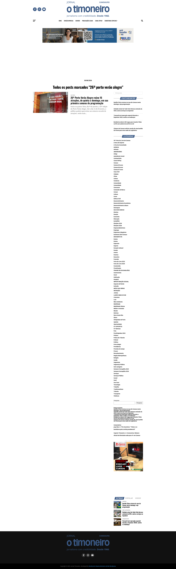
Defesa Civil (117, 199)
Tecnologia (117, 385)
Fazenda (116, 259)
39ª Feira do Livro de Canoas (122, 140)
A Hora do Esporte (119, 143)
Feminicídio (117, 266)
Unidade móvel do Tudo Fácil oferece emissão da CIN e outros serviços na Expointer (128, 412)
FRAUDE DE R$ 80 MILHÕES (122, 270)
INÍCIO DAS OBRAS (119, 288)
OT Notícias (117, 329)
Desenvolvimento (119, 201)
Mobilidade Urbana (119, 306)
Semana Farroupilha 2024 (121, 371)
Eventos (116, 255)
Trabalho (116, 387)
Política (116, 342)
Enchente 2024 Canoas (120, 234)
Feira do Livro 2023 (119, 261)
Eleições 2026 (118, 225)
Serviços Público (118, 376)
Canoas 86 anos (118, 167)
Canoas (116, 163)
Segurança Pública (119, 364)
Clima (115, 176)
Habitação (117, 277)
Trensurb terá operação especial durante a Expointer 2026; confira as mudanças (126, 415)
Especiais (116, 243)
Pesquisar (116, 400)
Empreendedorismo (119, 228)
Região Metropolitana (120, 355)
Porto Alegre (117, 344)
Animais (116, 149)
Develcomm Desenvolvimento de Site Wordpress (102, 566)
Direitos (116, 212)
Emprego (116, 230)
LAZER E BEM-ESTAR (120, 295)
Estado (116, 250)
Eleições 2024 (118, 223)
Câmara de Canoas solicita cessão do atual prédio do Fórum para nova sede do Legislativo (128, 420)
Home (60, 21)
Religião (116, 358)
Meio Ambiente (118, 302)
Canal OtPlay (117, 160)
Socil (115, 380)
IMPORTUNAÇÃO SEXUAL (121, 281)
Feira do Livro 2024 (119, 264)
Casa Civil (116, 172)
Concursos (117, 187)
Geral (115, 275)
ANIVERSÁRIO (118, 152)
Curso (115, 196)
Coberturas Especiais (111, 21)
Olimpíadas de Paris (119, 320)
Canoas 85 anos (118, 165)
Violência (116, 396)
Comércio (116, 181)
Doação (116, 214)
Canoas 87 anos (118, 169)
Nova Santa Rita (118, 315)
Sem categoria (118, 367)
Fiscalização (117, 268)
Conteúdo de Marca (119, 190)
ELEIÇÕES (117, 221)
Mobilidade (117, 304)
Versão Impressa (68, 21)
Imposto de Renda (119, 284)
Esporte (116, 246)
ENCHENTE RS (118, 237)
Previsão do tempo (119, 349)
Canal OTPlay (98, 21)
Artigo (115, 154)
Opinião (116, 322)
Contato (77, 21)
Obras (115, 317)
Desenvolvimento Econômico (122, 203)
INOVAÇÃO (117, 290)
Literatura (117, 297)
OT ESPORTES (118, 326)
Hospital (116, 279)
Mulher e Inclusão (119, 308)
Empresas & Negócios (120, 232)
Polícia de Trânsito (119, 338)
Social (115, 378)
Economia (116, 217)
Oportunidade (118, 324)
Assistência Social (119, 156)
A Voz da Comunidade (120, 145)
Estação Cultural (118, 248)
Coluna (116, 178)
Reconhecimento (119, 353)
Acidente (116, 147)
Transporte (117, 394)
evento (116, 252)
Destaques (117, 208)
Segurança (117, 362)
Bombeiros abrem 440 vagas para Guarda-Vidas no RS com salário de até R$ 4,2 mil (128, 417)
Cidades (116, 174)
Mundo (116, 311)
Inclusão (116, 286)
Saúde (115, 360)
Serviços (116, 373)
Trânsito (116, 391)
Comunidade (117, 183)
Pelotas (116, 335)
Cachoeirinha (117, 158)
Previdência (117, 346)
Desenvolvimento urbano (121, 205)
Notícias (116, 313)
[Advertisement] (88, 64)
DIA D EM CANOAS (119, 210)
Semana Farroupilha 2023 (121, 369)
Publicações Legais (87, 21)
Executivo (116, 257)
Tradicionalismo (118, 389)
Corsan (116, 192)
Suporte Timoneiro (119, 433)
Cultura (116, 194)
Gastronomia (117, 273)
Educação (116, 219)
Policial (116, 340)
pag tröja (116, 427)
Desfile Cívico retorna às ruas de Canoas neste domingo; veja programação (127, 409)
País (115, 331)
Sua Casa (116, 382)
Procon (116, 351)
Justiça (116, 293)
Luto (115, 299)
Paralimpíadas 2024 (119, 333)
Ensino (116, 239)
